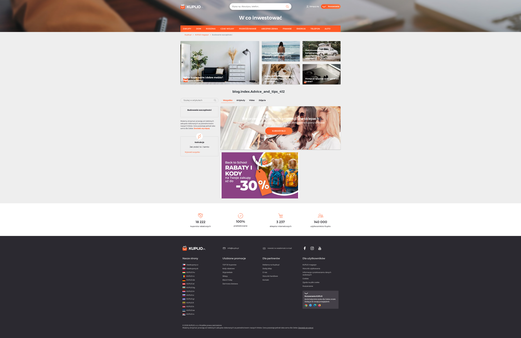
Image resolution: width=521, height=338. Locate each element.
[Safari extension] (310, 305)
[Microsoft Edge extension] (315, 305)
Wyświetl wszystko (192, 152)
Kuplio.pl (188, 35)
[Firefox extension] (319, 305)
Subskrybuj (278, 131)
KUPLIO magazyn (202, 35)
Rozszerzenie (308, 286)
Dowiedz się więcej (202, 128)
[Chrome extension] (306, 305)
